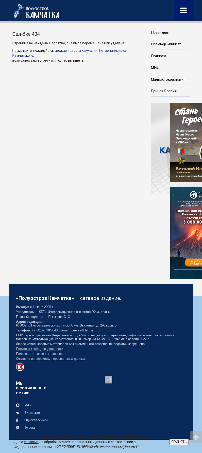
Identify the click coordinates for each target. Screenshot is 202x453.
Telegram (30, 427)
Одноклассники (35, 420)
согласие (31, 442)
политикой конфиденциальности (68, 437)
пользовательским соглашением (123, 437)
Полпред (158, 56)
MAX (27, 405)
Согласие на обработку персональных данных (50, 359)
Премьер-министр (166, 44)
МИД (155, 67)
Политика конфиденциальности (39, 349)
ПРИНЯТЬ (179, 442)
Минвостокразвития (168, 79)
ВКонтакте (31, 413)
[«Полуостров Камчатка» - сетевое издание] (36, 11)
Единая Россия (164, 91)
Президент (160, 32)
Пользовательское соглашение (39, 354)
